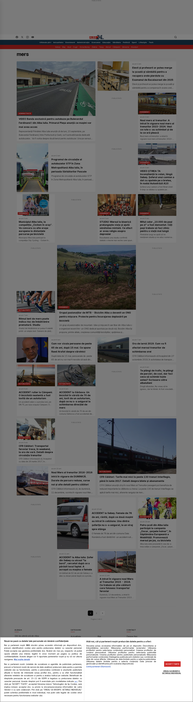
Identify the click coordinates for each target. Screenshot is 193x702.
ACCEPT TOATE (172, 664)
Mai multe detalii (22, 659)
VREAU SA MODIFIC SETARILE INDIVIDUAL (171, 672)
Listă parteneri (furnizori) (98, 666)
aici (76, 681)
